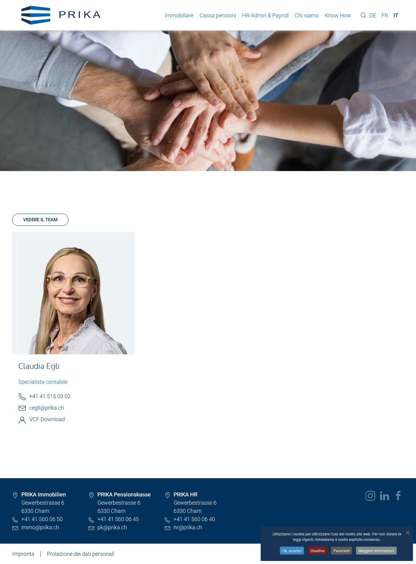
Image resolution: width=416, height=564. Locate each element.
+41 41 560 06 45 (118, 519)
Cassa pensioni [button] (217, 15)
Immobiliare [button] (179, 15)
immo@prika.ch (40, 527)
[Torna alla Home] (60, 15)
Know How (338, 15)
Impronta (23, 554)
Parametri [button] (341, 550)
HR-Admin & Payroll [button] (265, 15)
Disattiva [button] (317, 550)
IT (395, 15)
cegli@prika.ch (46, 408)
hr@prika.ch (188, 527)
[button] (363, 15)
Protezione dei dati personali (80, 554)
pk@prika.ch (112, 527)
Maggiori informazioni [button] (376, 550)
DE (372, 15)
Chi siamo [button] (307, 15)
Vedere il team (40, 219)
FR (385, 15)
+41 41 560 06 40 (194, 519)
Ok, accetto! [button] (291, 550)
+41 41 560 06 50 (42, 519)
